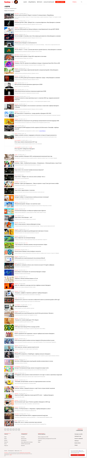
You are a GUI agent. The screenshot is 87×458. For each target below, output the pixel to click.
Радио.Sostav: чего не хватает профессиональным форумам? (29, 170)
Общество (6, 445)
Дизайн (16, 154)
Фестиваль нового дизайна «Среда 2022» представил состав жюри (30, 56)
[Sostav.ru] (7, 2)
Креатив (5, 440)
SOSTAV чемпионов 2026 (25, 443)
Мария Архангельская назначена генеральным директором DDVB (30, 91)
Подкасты (39, 440)
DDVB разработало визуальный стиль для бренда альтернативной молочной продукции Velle (37, 120)
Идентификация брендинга (21, 306)
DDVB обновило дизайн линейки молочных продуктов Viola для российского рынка (34, 340)
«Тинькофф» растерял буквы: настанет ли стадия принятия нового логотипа (33, 381)
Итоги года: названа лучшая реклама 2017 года (26, 142)
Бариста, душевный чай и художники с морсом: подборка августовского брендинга (34, 333)
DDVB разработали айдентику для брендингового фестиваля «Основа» (31, 231)
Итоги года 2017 (18, 140)
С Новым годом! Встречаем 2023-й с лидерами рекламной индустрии (31, 415)
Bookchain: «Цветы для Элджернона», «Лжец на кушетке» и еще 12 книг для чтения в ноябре (37, 183)
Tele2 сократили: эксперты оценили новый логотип (27, 347)
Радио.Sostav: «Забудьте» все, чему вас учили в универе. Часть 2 (30, 176)
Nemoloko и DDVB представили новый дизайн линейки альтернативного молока (34, 361)
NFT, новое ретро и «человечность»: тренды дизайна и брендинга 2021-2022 (33, 113)
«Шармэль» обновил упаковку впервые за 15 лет (26, 278)
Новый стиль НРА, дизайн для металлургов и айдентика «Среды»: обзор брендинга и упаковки (37, 77)
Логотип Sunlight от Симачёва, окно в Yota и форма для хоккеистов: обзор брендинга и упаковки (38, 36)
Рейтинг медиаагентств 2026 (43, 436)
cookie (80, 450)
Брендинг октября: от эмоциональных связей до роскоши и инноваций (32, 197)
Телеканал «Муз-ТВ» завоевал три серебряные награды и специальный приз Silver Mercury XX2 (37, 63)
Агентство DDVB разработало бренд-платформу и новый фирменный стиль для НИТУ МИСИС (37, 29)
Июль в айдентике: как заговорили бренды (25, 237)
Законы (16, 373)
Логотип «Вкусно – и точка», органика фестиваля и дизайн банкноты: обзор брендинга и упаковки (38, 49)
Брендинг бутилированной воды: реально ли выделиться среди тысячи (32, 368)
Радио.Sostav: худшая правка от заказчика (25, 190)
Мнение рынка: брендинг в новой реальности (26, 42)
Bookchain (17, 161)
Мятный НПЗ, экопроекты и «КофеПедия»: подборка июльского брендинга (32, 354)
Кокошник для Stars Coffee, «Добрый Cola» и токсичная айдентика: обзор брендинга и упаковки (37, 22)
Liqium (11, 454)
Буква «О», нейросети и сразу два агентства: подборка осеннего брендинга (33, 285)
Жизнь (16, 133)
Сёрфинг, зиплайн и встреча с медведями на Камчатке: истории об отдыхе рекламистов (36, 135)
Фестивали (17, 13)
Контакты (5, 450)
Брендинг (17, 20)
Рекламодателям (11, 450)
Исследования (17, 304)
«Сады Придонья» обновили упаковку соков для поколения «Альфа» (31, 244)
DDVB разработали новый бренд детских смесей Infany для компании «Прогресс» (34, 313)
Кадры (16, 82)
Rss (21, 450)
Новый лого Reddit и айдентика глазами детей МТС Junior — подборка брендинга (34, 395)
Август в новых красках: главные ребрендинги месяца (27, 224)
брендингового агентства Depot (25, 452)
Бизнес (5, 443)
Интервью (23, 436)
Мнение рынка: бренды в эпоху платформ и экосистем (28, 251)
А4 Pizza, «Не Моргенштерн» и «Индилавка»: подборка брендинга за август (33, 408)
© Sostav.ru (6, 452)
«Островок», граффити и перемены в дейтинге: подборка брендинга (31, 292)
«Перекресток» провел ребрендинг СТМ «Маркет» (27, 320)
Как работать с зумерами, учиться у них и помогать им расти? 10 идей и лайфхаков (34, 265)
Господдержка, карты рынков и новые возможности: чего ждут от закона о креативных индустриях (38, 374)
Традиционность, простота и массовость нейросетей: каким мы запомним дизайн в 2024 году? (37, 299)
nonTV (16, 168)
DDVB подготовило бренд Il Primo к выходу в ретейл (27, 326)
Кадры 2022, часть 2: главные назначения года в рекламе (28, 422)
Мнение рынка (17, 41)
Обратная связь (17, 450)
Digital (5, 436)
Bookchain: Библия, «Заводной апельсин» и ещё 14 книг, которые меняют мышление (35, 388)
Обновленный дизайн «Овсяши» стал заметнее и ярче (27, 203)
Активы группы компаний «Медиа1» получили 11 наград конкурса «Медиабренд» (34, 15)
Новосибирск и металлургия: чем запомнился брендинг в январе (30, 271)
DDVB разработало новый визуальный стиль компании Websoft (30, 258)
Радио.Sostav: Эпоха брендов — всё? (23, 217)
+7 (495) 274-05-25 (79, 430)
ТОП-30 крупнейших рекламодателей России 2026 (47, 438)
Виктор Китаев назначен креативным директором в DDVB (28, 84)
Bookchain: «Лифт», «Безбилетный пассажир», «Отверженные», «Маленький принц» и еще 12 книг (38, 163)
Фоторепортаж (23, 440)
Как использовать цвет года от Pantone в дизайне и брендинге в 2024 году (32, 402)
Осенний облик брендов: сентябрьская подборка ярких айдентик (30, 210)
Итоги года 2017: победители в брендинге (25, 148)
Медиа (5, 438)
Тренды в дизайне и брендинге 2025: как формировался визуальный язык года (33, 156)
